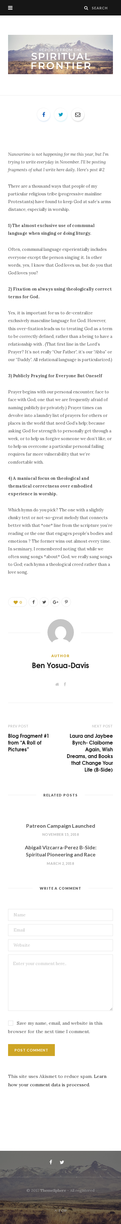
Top (62, 1210)
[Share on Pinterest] (66, 602)
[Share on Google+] (55, 602)
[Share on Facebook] (43, 114)
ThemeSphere (53, 1190)
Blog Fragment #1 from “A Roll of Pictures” (28, 742)
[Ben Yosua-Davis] (60, 54)
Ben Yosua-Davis (60, 665)
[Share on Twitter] (60, 114)
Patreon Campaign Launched (60, 826)
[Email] (77, 114)
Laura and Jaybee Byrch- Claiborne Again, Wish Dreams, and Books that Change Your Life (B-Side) (90, 752)
